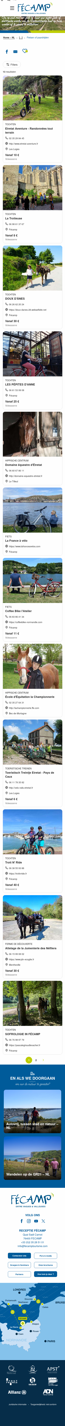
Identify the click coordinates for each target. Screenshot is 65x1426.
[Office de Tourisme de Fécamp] (35, 8)
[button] (24, 51)
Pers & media (46, 1255)
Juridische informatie (18, 1404)
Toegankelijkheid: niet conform (43, 1404)
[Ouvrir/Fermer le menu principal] (12, 8)
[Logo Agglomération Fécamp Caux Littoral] (53, 1381)
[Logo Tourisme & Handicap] (32, 1369)
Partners (19, 1274)
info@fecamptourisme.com (32, 1246)
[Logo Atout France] (12, 1382)
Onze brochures (45, 1265)
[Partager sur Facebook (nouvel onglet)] (6, 51)
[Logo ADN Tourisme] (47, 1392)
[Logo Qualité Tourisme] (12, 1369)
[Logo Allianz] (17, 1392)
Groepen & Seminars (19, 1265)
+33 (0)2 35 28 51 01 (32, 1242)
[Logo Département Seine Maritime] (32, 1381)
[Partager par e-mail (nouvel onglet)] (15, 51)
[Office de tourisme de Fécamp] (32, 1200)
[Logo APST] (53, 1369)
